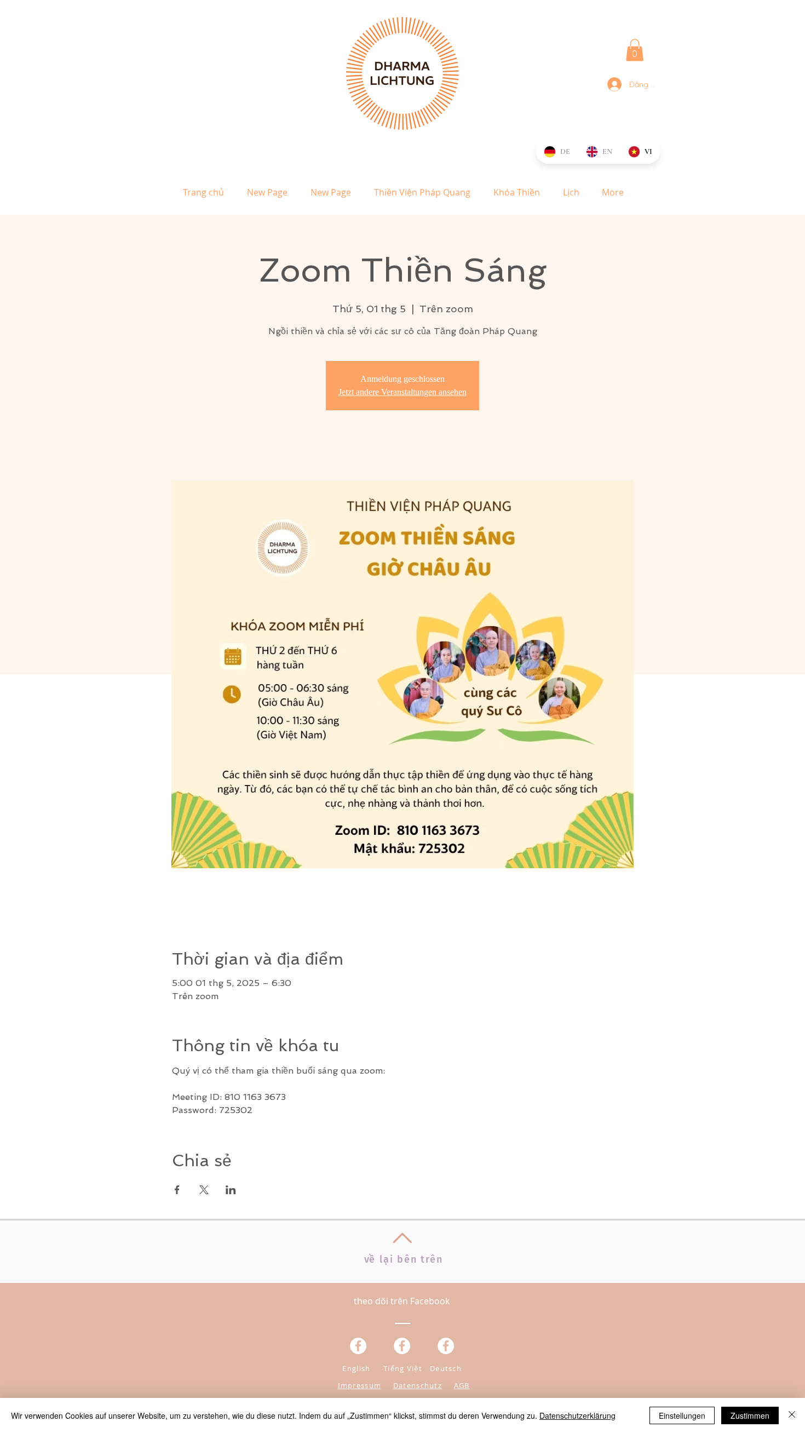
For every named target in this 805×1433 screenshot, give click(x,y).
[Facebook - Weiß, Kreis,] (358, 1346)
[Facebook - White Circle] (446, 1346)
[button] (634, 50)
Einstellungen (682, 1415)
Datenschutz (417, 1385)
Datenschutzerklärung (577, 1415)
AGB (462, 1385)
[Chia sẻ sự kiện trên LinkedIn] (231, 1189)
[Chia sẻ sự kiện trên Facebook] (177, 1189)
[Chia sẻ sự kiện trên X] (204, 1189)
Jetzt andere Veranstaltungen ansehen (402, 392)
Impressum (360, 1385)
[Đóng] (791, 1415)
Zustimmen (750, 1415)
